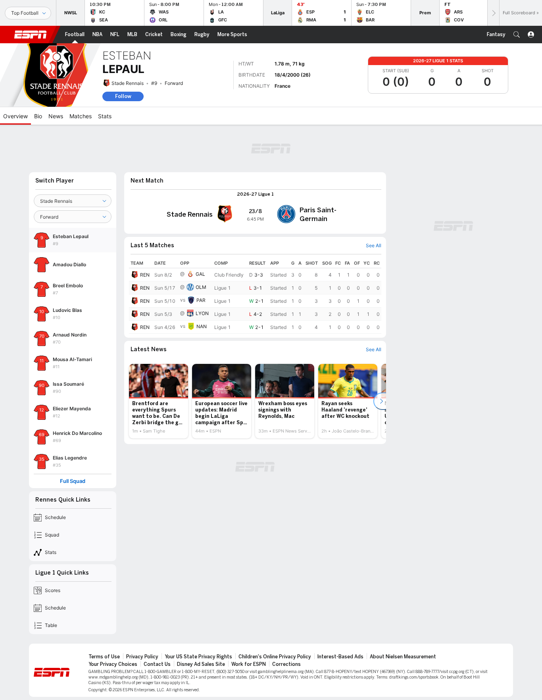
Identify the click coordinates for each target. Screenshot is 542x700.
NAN (201, 326)
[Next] (493, 13)
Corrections (286, 664)
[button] (516, 34)
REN (145, 275)
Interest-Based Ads (340, 657)
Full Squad (72, 481)
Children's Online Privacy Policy (274, 657)
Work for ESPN (248, 664)
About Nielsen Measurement (403, 657)
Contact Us (157, 664)
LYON (202, 313)
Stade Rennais (127, 83)
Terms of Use (104, 657)
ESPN (30, 34)
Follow (123, 96)
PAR (201, 300)
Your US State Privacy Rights (198, 657)
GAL (200, 274)
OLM (201, 287)
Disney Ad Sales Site (201, 664)
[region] (255, 296)
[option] (158, 401)
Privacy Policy (142, 657)
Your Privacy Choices (112, 664)
